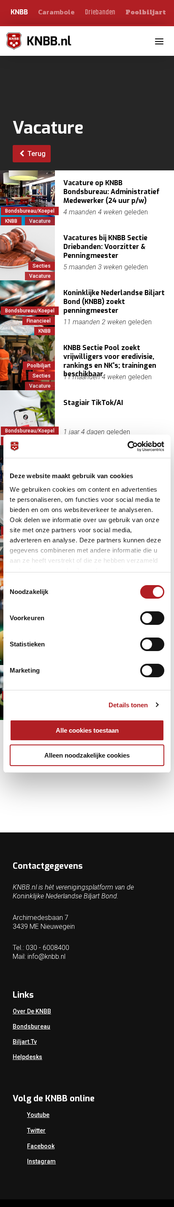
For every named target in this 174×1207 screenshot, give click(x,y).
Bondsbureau (31, 1026)
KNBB (19, 12)
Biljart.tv (25, 1041)
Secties (42, 266)
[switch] (152, 618)
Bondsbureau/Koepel (29, 211)
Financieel (39, 321)
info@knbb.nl (46, 956)
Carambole (56, 12)
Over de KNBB (32, 1011)
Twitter (36, 1130)
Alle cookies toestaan (87, 730)
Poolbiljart (145, 12)
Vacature (40, 221)
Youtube (38, 1114)
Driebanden (100, 12)
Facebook (40, 1146)
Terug (36, 154)
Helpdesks (27, 1057)
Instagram (41, 1161)
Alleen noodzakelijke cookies (87, 755)
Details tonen (128, 705)
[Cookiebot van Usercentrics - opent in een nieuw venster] (127, 446)
